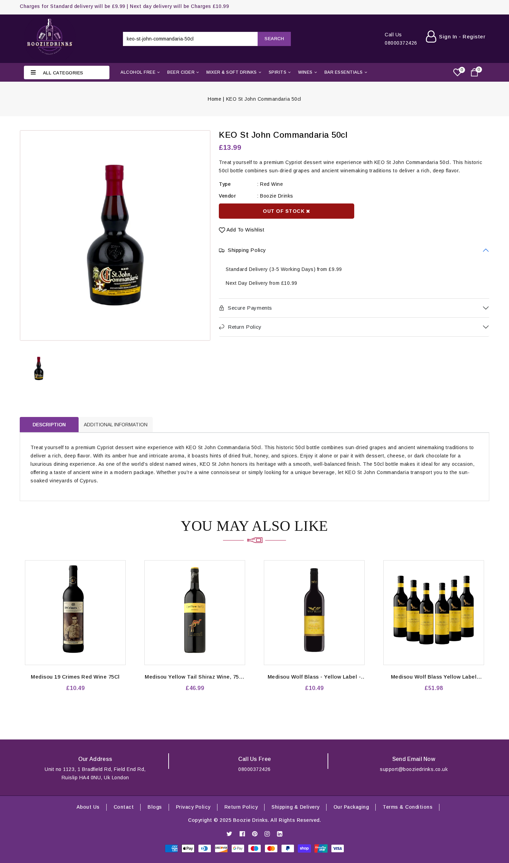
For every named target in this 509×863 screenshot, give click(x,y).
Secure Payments (250, 308)
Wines (305, 72)
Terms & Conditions (407, 807)
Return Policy (245, 327)
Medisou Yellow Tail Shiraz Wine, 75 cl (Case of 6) (195, 677)
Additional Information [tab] (116, 424)
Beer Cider (181, 72)
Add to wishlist (244, 230)
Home (214, 99)
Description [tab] (49, 424)
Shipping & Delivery (295, 807)
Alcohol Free (137, 72)
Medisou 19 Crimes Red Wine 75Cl (75, 677)
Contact (124, 807)
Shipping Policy (247, 250)
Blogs (155, 807)
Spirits (278, 72)
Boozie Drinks (276, 196)
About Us (88, 807)
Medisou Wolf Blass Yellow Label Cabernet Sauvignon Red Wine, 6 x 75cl (434, 677)
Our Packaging (351, 807)
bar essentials (343, 72)
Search (274, 38)
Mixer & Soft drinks (231, 72)
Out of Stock (284, 211)
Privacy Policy (193, 807)
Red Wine (271, 184)
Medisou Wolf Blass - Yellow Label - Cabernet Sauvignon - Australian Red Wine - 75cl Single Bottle (314, 677)
